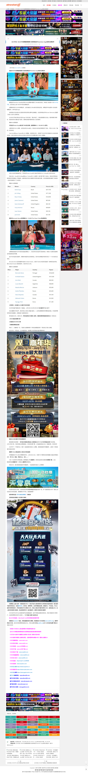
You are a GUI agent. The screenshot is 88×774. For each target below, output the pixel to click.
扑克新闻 (54, 5)
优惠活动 (22, 729)
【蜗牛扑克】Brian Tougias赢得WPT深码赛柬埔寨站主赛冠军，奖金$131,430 (75, 153)
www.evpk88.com (24, 655)
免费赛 (54, 729)
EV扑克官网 (79, 1)
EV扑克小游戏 (13, 666)
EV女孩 (54, 716)
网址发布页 (44, 1)
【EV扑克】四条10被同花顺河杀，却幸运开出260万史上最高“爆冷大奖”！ (75, 216)
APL (11, 716)
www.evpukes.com (22, 663)
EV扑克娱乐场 (33, 719)
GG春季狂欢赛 (43, 724)
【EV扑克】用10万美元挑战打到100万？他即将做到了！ (75, 197)
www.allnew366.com (25, 678)
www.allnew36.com (25, 675)
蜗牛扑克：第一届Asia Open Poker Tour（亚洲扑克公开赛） (74, 166)
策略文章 (66, 5)
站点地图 (48, 767)
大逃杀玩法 (32, 732)
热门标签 (54, 1)
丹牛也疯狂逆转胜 (21, 494)
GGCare (54, 722)
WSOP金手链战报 (43, 727)
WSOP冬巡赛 (22, 727)
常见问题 (77, 5)
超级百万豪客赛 (21, 737)
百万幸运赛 (43, 734)
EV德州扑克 (10, 719)
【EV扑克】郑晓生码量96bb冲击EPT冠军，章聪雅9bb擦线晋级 (13, 757)
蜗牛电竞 (65, 1)
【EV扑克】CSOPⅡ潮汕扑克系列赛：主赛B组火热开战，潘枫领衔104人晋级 (75, 184)
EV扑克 (21, 719)
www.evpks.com (23, 640)
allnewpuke (39, 741)
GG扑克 (12, 672)
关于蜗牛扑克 (59, 1)
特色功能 (71, 5)
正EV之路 (11, 734)
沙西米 (21, 734)
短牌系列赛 (54, 734)
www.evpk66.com (23, 652)
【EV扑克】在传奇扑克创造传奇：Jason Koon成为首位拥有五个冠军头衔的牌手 (75, 141)
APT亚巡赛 (21, 716)
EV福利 (21, 722)
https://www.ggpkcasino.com (24, 672)
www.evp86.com (18, 67)
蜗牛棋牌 (69, 1)
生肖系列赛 (32, 734)
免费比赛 (43, 729)
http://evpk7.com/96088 (24, 618)
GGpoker (11, 724)
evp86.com (40, 623)
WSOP (10, 727)
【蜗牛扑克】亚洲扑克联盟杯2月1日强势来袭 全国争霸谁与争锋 (75, 222)
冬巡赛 (10, 732)
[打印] (39, 44)
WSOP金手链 (32, 727)
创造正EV (22, 732)
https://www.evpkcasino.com (24, 669)
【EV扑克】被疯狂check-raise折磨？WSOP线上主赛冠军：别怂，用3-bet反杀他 (26, 757)
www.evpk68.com (23, 658)
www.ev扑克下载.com (22, 649)
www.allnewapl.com (23, 684)
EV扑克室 (43, 719)
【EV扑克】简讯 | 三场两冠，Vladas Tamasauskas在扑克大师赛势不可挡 (75, 128)
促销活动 (33, 729)
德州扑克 (20, 605)
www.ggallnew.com (24, 687)
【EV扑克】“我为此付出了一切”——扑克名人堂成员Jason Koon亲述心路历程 (39, 757)
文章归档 (49, 1)
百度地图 (52, 767)
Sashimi (16, 620)
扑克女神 (54, 732)
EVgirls (32, 716)
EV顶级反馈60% (43, 722)
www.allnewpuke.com (26, 681)
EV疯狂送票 (10, 722)
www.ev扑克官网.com (22, 646)
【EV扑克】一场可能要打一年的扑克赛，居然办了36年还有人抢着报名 (52, 757)
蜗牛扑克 (74, 1)
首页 (44, 5)
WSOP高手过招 (54, 727)
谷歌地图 (56, 767)
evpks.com (43, 716)
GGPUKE (22, 724)
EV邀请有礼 (32, 722)
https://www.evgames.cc (23, 666)
